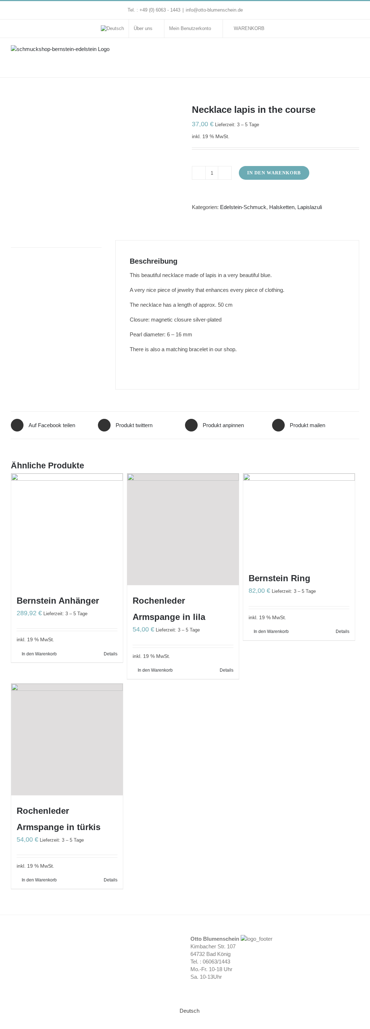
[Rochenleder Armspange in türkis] (67, 739)
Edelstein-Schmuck (243, 207)
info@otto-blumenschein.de (214, 10)
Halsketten (281, 207)
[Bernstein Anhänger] (67, 529)
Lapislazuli (309, 207)
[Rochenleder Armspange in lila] (183, 529)
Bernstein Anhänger (58, 600)
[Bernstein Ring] (299, 518)
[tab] (56, 244)
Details (110, 653)
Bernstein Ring (279, 578)
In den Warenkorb (274, 172)
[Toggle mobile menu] (356, 52)
